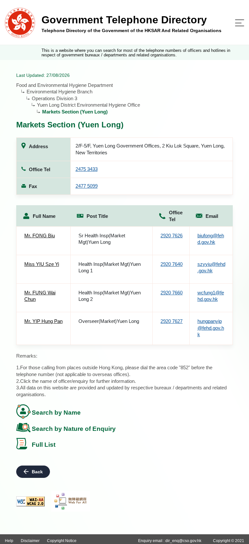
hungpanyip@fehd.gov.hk (210, 327)
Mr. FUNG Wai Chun (39, 296)
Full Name (44, 216)
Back (37, 471)
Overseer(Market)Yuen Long (108, 321)
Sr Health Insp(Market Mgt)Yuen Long (101, 239)
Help (9, 540)
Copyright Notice (62, 540)
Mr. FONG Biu (39, 235)
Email (212, 216)
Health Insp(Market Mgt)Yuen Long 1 (109, 267)
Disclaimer (30, 540)
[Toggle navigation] (239, 22)
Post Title (97, 216)
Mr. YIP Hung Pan (43, 321)
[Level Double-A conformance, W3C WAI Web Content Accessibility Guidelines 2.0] (30, 501)
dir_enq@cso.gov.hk (183, 540)
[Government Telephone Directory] (20, 22)
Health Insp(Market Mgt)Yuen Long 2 (109, 296)
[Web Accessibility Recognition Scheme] (70, 501)
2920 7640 (171, 264)
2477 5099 (87, 186)
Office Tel (176, 216)
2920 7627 (171, 321)
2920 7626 (171, 235)
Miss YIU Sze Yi (41, 264)
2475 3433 (87, 169)
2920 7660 (171, 292)
